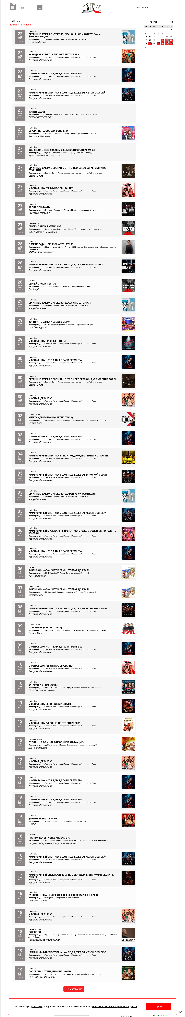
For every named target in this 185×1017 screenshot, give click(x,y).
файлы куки (36, 1006)
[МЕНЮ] (13, 7)
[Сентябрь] (168, 22)
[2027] (172, 22)
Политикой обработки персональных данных (114, 1006)
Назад (16, 21)
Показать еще (74, 989)
